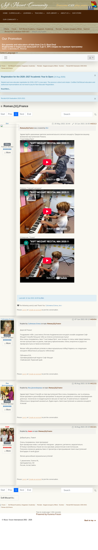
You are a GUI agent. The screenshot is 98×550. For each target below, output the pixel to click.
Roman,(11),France (27, 128)
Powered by (41, 514)
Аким (7, 427)
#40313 (93, 124)
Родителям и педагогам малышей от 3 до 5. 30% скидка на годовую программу (42, 47)
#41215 (93, 383)
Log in (24, 310)
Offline (7, 144)
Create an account (35, 310)
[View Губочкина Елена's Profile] (7, 327)
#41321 (93, 427)
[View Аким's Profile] (7, 435)
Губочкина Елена (52, 305)
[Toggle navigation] (5, 57)
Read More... (5, 89)
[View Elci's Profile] (10, 134)
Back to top (89, 520)
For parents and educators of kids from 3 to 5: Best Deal (29, 45)
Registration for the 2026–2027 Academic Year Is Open (27, 77)
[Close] (95, 75)
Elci (7, 123)
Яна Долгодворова (35, 388)
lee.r (60, 305)
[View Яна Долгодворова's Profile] (7, 393)
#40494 (93, 319)
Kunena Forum (54, 514)
